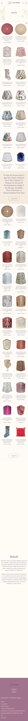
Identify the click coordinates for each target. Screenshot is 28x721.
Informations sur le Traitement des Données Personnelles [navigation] (13, 710)
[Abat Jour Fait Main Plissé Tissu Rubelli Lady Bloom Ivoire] (21, 95)
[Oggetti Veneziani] (14, 685)
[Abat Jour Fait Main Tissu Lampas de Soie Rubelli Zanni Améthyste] (7, 410)
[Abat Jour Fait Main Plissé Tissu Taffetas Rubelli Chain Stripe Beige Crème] (21, 115)
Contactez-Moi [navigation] (4, 704)
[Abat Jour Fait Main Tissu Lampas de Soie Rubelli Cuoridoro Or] (21, 301)
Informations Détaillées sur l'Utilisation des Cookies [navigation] (12, 713)
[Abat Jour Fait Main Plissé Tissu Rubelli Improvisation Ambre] (21, 136)
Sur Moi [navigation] (2, 701)
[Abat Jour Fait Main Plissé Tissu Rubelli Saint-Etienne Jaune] (21, 74)
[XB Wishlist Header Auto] (23, 3)
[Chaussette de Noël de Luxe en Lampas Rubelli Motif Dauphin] (7, 74)
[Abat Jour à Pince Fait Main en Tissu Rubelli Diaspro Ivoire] (21, 211)
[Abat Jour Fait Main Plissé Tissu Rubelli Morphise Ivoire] (7, 136)
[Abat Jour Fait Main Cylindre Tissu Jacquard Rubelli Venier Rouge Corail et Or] (21, 344)
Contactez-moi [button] (14, 198)
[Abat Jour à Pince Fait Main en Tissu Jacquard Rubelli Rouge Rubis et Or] (7, 257)
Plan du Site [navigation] (3, 717)
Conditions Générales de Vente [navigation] (7, 708)
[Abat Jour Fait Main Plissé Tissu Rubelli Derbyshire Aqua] (7, 115)
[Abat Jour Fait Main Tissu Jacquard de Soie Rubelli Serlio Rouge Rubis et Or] (7, 322)
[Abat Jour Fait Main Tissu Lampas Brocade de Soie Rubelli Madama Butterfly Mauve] (21, 387)
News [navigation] (2, 715)
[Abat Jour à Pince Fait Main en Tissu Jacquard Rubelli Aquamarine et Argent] (7, 278)
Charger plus (14, 455)
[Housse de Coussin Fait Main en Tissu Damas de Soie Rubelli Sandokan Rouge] (21, 432)
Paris (14, 692)
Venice (14, 689)
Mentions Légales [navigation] (5, 706)
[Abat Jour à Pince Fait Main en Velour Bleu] (21, 157)
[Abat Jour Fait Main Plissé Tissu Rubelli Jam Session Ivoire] (7, 157)
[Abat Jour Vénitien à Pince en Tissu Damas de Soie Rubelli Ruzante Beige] (7, 344)
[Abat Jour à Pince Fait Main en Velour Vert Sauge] (7, 234)
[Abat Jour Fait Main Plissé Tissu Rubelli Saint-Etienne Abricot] (7, 95)
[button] (2, 3)
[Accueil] (14, 3)
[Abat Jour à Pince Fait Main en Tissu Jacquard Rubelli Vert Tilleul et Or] (21, 257)
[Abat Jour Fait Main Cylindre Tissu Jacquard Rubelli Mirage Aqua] (7, 301)
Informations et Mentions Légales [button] (11, 698)
